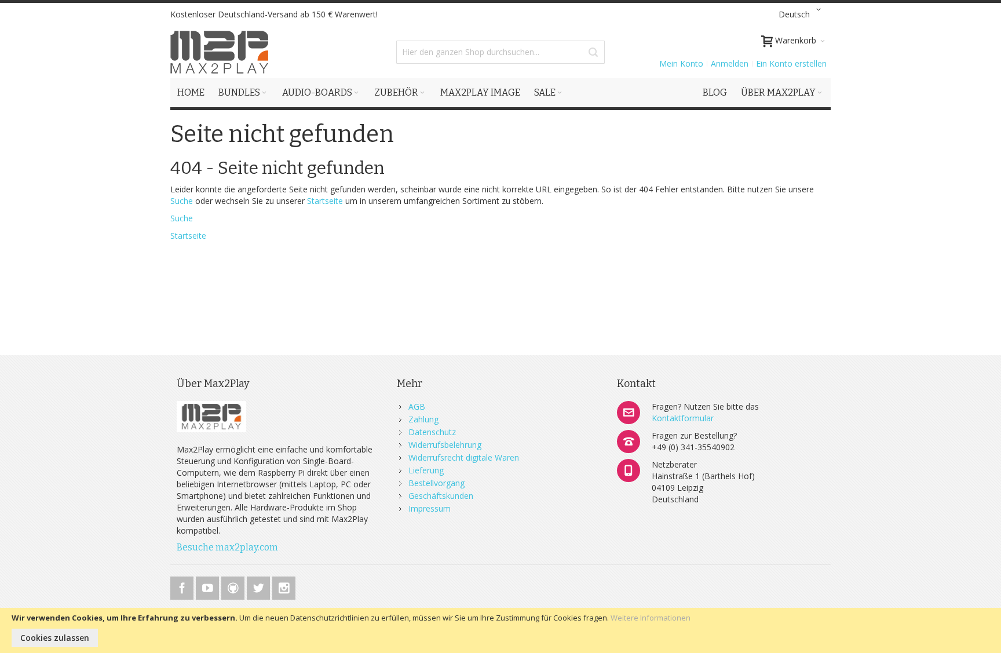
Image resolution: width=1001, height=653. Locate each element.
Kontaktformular (683, 418)
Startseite (325, 200)
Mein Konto (681, 63)
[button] (802, 14)
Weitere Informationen (651, 617)
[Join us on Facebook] (183, 586)
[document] (500, 630)
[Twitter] (259, 586)
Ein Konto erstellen (791, 63)
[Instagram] (283, 586)
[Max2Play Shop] (219, 52)
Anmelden (729, 63)
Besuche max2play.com (227, 547)
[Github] (234, 586)
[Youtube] (208, 586)
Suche (181, 200)
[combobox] (500, 52)
